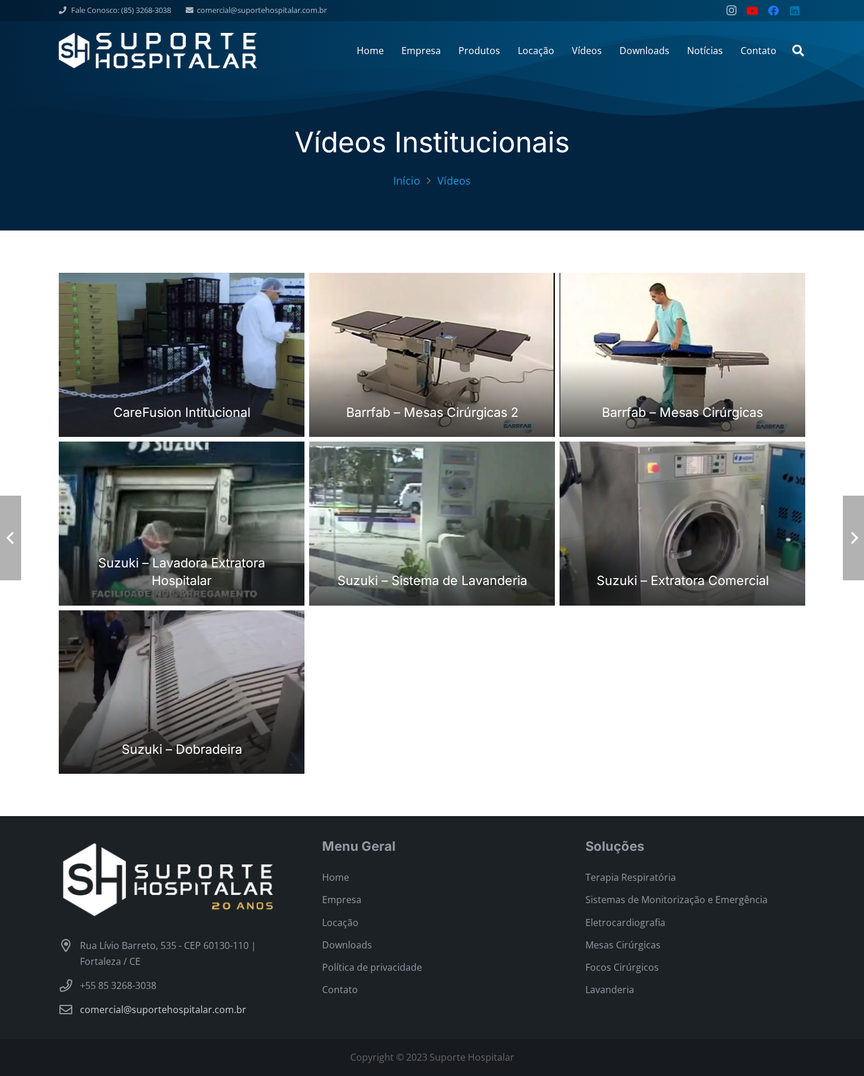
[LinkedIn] (794, 10)
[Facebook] (773, 10)
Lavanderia (609, 989)
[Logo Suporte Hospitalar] (158, 50)
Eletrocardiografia (625, 922)
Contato (340, 989)
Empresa (341, 899)
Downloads (347, 944)
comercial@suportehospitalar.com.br (163, 1009)
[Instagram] (731, 10)
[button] (798, 50)
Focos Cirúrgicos (622, 967)
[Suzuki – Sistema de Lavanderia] (432, 524)
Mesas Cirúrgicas (623, 944)
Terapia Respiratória (630, 877)
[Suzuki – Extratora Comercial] (682, 524)
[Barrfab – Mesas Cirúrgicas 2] (432, 355)
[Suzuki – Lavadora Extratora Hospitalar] (181, 524)
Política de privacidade (372, 967)
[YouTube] (752, 10)
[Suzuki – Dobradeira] (181, 692)
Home (335, 877)
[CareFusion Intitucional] (181, 355)
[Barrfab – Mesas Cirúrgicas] (682, 355)
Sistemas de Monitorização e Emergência (676, 899)
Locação (340, 922)
